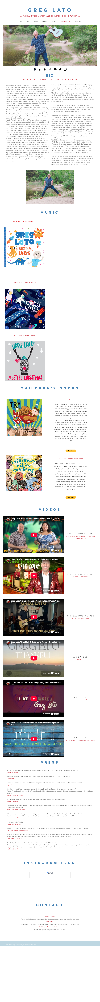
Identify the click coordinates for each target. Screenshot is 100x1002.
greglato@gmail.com (49, 929)
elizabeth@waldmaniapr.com (59, 924)
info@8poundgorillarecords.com (47, 919)
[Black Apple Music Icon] (40, 69)
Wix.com (33, 944)
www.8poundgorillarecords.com (69, 919)
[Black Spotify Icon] (35, 69)
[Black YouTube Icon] (55, 69)
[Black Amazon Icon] (45, 69)
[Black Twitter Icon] (60, 69)
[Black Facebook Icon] (50, 69)
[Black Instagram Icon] (65, 69)
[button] (71, 451)
